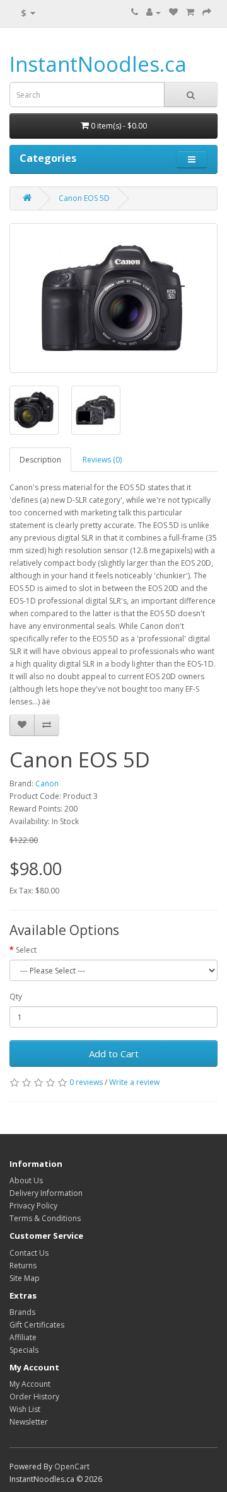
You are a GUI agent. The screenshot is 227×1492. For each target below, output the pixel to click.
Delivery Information (46, 1193)
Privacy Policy (33, 1205)
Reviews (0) (102, 459)
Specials (23, 1350)
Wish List (24, 1409)
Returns (23, 1265)
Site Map (24, 1278)
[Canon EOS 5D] (113, 298)
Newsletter (28, 1421)
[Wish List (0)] (173, 12)
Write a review (134, 1082)
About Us (26, 1180)
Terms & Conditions (45, 1218)
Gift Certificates (36, 1324)
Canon (47, 783)
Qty (15, 996)
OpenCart (72, 1466)
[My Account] (153, 12)
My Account (29, 1384)
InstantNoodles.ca (98, 64)
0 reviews (86, 1082)
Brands (22, 1312)
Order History (34, 1396)
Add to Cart (114, 1053)
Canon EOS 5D (84, 198)
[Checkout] (206, 12)
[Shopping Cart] (190, 12)
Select (26, 949)
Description (40, 459)
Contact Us (29, 1253)
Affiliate (23, 1337)
